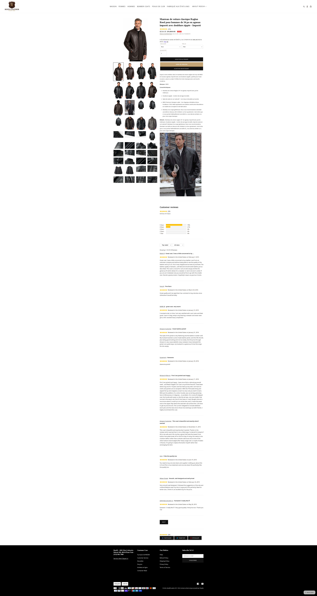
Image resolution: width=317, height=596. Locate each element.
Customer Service (142, 558)
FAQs (161, 555)
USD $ (125, 584)
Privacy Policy (164, 564)
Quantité (163, 50)
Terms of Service (165, 567)
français (117, 584)
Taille (184, 44)
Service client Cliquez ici (121, 558)
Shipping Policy (164, 561)
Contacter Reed (142, 571)
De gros (139, 564)
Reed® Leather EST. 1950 (173, 588)
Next (164, 522)
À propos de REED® (143, 555)
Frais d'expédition (166, 34)
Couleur (163, 44)
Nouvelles (140, 561)
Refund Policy (164, 558)
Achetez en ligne (142, 567)
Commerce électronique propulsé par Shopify (191, 588)
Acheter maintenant (181, 68)
